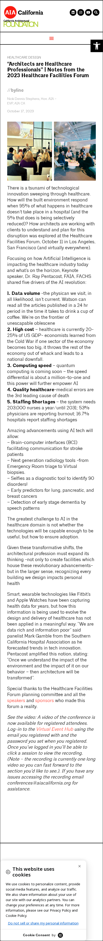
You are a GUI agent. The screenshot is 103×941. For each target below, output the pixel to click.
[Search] (96, 12)
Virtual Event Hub (54, 729)
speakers (16, 700)
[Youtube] (88, 12)
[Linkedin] (73, 12)
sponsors (44, 700)
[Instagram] (80, 12)
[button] (97, 46)
